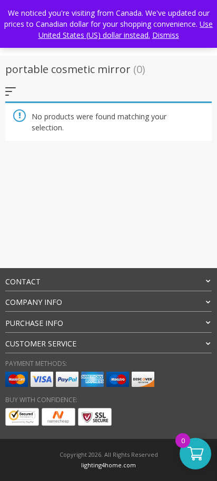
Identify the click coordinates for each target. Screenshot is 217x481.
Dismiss (165, 35)
